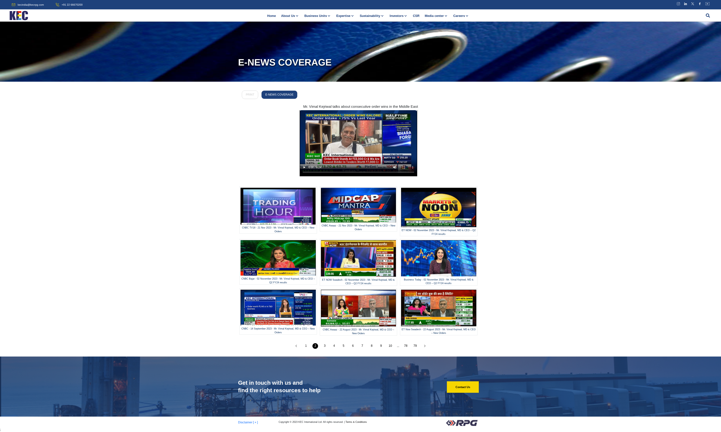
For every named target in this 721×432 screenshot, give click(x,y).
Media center (434, 16)
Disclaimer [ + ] (248, 422)
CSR (416, 16)
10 (390, 345)
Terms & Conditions (356, 422)
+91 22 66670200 (72, 4)
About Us (288, 16)
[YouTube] (707, 3)
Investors (396, 16)
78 (405, 345)
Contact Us (463, 387)
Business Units (315, 16)
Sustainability (370, 16)
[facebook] (699, 3)
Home (271, 16)
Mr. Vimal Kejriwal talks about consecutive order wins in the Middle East (360, 107)
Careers (459, 16)
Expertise (343, 16)
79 (415, 345)
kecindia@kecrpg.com (31, 4)
